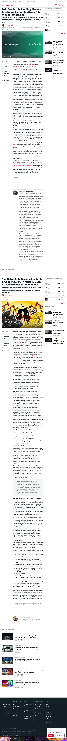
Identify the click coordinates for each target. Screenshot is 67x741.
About (47, 704)
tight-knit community (35, 101)
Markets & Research (50, 5)
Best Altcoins (27, 708)
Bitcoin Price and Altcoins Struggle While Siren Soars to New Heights (27, 683)
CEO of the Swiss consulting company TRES (23, 355)
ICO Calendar (33, 5)
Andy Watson (10, 295)
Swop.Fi (16, 128)
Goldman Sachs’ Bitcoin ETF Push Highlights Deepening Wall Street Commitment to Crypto (27, 648)
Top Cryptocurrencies (53, 9)
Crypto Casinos (41, 5)
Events (14, 711)
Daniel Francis (20, 639)
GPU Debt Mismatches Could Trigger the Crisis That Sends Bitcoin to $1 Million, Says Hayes (29, 636)
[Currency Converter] (63, 5)
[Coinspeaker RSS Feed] (64, 1)
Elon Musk (30, 64)
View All (61, 33)
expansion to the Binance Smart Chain (22, 165)
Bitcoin (20, 342)
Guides (19, 5)
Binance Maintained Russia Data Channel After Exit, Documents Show (58, 43)
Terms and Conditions (48, 715)
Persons (15, 708)
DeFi (17, 140)
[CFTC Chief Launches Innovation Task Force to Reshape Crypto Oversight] (7, 660)
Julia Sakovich (10, 25)
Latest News (49, 37)
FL (30, 112)
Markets (4, 706)
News (14, 5)
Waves (14, 144)
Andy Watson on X (23, 623)
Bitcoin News (22, 612)
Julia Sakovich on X (23, 263)
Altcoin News (16, 187)
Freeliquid (23, 83)
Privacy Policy (49, 722)
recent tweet (16, 66)
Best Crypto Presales (26, 711)
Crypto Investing (25, 5)
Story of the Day (6, 704)
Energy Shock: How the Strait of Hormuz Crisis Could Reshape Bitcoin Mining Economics (29, 671)
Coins (14, 704)
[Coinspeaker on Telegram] (59, 1)
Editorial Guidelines (48, 711)
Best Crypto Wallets (26, 719)
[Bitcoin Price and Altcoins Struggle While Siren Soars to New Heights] (7, 683)
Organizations (16, 706)
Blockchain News (23, 187)
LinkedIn (6, 78)
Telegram (6, 73)
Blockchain (5, 711)
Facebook (6, 66)
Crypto (4, 708)
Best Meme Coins (28, 716)
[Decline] (64, 729)
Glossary (15, 715)
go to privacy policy (59, 735)
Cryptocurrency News (32, 187)
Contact (47, 706)
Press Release (6, 713)
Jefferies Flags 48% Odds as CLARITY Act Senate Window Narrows (58, 62)
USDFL (34, 112)
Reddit (5, 75)
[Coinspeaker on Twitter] (57, 1)
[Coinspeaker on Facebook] (54, 1)
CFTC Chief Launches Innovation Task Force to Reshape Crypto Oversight (27, 660)
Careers (47, 708)
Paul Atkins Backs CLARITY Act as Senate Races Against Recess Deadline (58, 53)
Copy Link (6, 80)
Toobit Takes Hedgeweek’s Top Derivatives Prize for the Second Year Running (59, 71)
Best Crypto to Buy (27, 705)
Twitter (6, 69)
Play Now (52, 738)
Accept (50, 735)
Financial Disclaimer (48, 719)
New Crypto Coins (28, 714)
